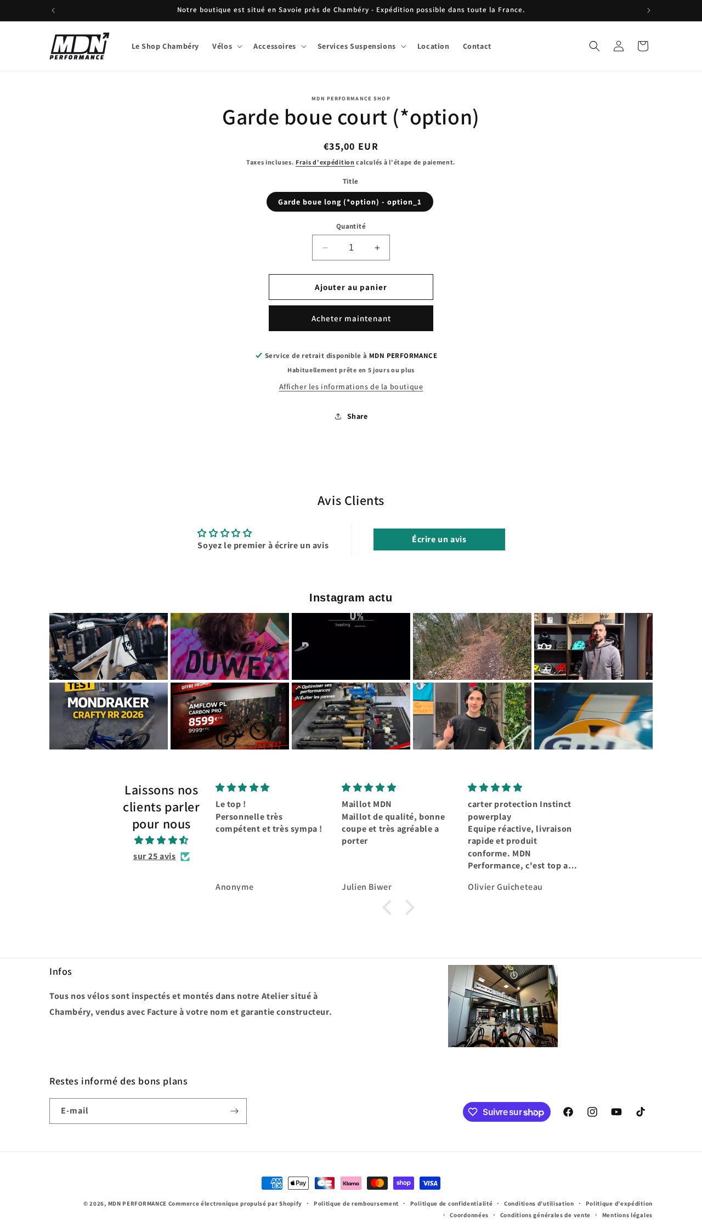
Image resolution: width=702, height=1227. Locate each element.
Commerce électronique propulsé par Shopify (235, 1203)
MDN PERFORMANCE (137, 1203)
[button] (226, 46)
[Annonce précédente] (53, 10)
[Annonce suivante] (649, 10)
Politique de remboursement (356, 1203)
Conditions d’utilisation (539, 1203)
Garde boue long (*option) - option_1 (350, 202)
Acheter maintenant (351, 318)
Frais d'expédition (325, 162)
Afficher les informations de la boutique (351, 386)
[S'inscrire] (234, 1111)
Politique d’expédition (619, 1203)
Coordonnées (469, 1214)
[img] (161, 840)
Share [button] (357, 416)
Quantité (351, 226)
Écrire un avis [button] (439, 539)
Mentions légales (627, 1214)
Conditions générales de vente (545, 1214)
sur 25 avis (154, 856)
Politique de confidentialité (451, 1203)
